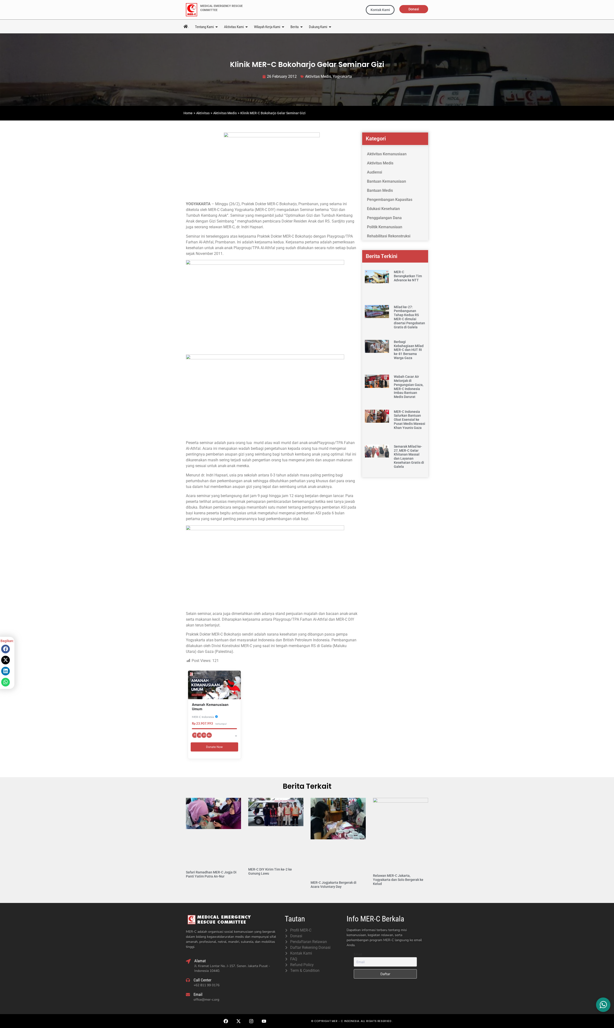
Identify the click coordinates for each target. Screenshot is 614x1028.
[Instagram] (251, 1021)
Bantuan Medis (380, 190)
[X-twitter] (238, 1021)
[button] (5, 649)
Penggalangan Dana (384, 218)
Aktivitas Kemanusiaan (387, 154)
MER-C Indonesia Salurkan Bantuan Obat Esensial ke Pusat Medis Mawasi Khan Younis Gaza (409, 420)
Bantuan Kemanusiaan (386, 181)
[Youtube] (263, 1021)
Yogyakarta (342, 76)
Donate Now (214, 747)
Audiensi (374, 172)
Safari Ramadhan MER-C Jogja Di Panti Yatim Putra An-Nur (211, 874)
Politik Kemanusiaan (384, 227)
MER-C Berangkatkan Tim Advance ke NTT (408, 276)
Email (358, 954)
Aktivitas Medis (318, 76)
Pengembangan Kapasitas (389, 199)
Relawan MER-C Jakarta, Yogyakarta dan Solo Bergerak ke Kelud (398, 880)
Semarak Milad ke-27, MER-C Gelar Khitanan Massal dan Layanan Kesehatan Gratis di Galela (409, 457)
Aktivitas (203, 113)
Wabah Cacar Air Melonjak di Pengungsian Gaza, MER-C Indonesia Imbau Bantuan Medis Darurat (408, 387)
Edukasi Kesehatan (383, 208)
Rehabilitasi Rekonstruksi (388, 236)
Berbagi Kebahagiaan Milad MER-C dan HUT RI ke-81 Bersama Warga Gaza (409, 350)
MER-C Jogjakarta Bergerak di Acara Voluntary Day (333, 885)
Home (188, 113)
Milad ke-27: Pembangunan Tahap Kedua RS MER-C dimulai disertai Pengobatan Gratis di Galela (409, 317)
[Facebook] (225, 1021)
